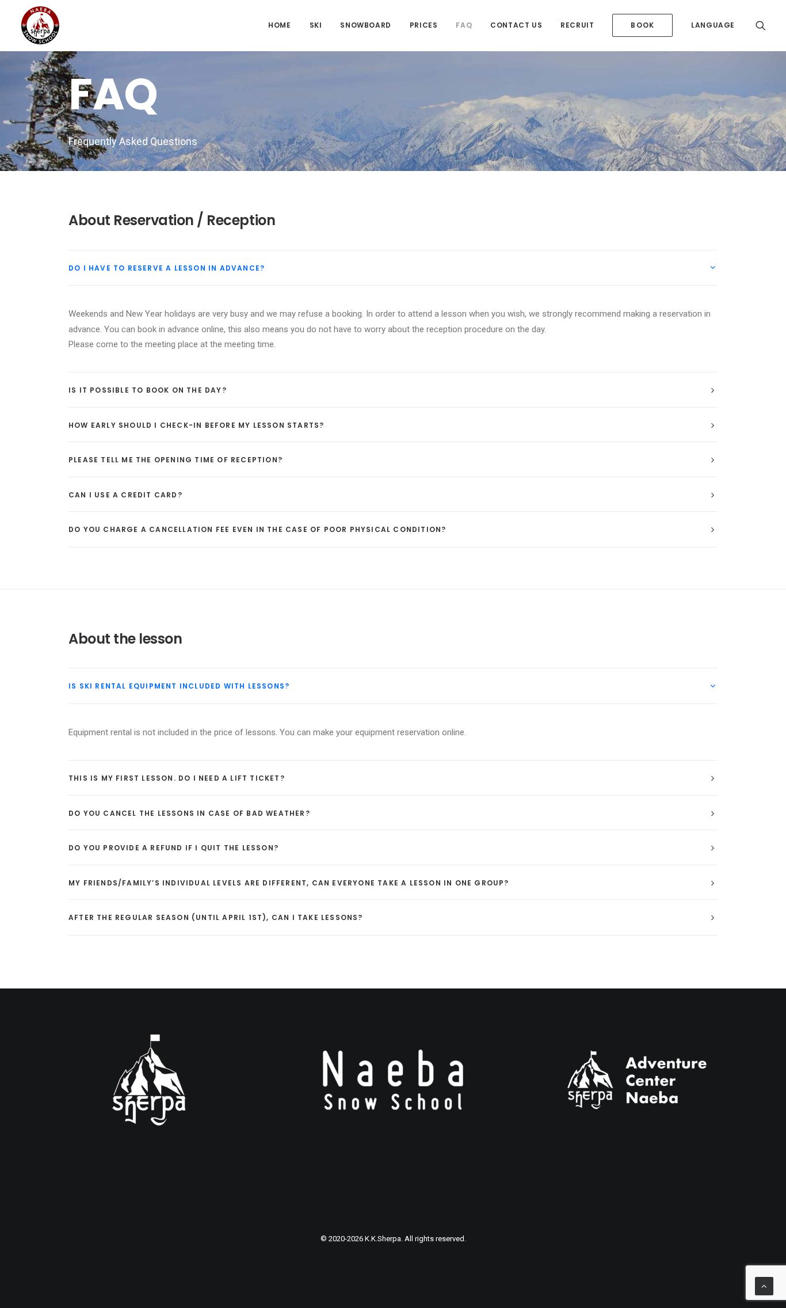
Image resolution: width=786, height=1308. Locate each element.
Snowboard (365, 25)
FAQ (464, 25)
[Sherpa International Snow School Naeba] (40, 25)
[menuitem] (279, 25)
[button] (761, 25)
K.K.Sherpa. (384, 1238)
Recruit (577, 25)
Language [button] (713, 25)
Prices (424, 25)
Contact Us (516, 25)
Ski (316, 25)
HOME (279, 25)
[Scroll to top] (764, 1285)
